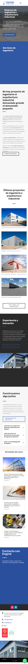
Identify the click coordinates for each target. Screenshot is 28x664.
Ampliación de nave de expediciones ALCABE (11, 297)
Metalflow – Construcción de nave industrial (11, 251)
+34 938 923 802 (11, 374)
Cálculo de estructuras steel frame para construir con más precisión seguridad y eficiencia (14, 476)
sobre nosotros (11, 346)
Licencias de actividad (15, 61)
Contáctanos (9, 34)
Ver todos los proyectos (14, 305)
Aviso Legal (9, 659)
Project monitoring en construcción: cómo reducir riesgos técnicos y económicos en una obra (13, 533)
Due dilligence (12, 75)
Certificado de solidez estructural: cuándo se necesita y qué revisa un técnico (12, 505)
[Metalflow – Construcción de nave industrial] (14, 240)
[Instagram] (12, 607)
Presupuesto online (14, 382)
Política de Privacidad (17, 659)
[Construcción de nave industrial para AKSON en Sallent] (14, 217)
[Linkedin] (15, 607)
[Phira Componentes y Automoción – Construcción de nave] (14, 264)
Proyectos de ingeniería (15, 55)
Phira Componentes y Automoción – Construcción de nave (14, 274)
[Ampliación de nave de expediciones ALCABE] (14, 287)
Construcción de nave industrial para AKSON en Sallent (13, 227)
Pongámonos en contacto (10, 419)
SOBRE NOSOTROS (11, 153)
